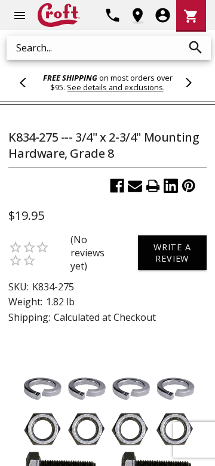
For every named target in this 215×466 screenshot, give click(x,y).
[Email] (135, 186)
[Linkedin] (171, 186)
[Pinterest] (189, 186)
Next (187, 82)
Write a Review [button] (172, 252)
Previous (28, 82)
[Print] (153, 186)
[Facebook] (117, 186)
